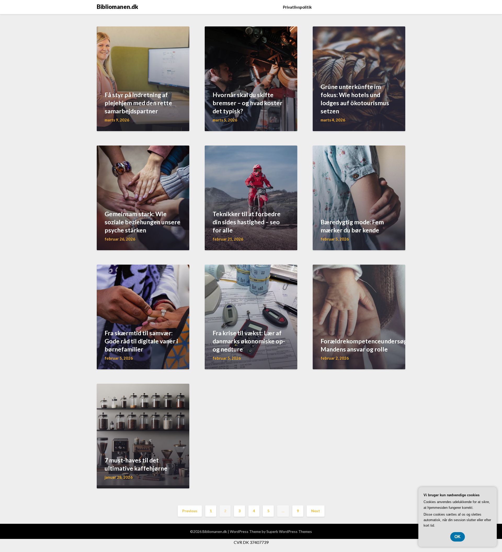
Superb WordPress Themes (289, 531)
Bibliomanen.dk (117, 6)
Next (315, 511)
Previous (189, 511)
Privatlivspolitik (297, 7)
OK (457, 536)
